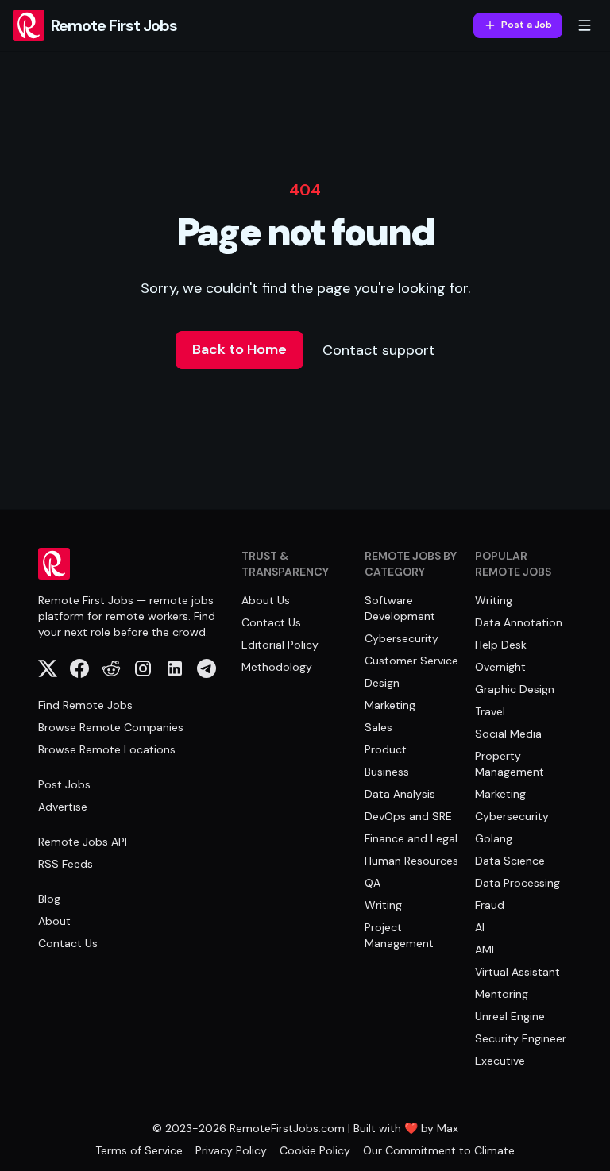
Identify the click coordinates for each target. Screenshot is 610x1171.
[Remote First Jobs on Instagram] (142, 668)
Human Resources (411, 860)
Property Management (509, 764)
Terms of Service (139, 1150)
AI (480, 927)
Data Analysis (400, 794)
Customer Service (411, 660)
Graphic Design (514, 689)
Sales (378, 727)
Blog (49, 899)
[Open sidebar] (584, 25)
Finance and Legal (411, 838)
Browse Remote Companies (110, 727)
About (54, 921)
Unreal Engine (510, 1016)
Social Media (508, 733)
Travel (490, 711)
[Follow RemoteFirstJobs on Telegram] (206, 668)
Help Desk (501, 645)
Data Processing (517, 883)
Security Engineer (520, 1038)
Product (386, 749)
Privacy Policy (231, 1150)
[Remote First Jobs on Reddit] (111, 668)
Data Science (510, 860)
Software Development (400, 608)
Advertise (62, 806)
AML (486, 949)
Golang (493, 838)
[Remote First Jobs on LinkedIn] (174, 668)
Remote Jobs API (82, 841)
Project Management (399, 935)
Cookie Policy (315, 1150)
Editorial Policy (280, 645)
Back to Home (239, 349)
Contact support (378, 350)
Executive (500, 1061)
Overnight (500, 667)
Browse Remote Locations (107, 749)
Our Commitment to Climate (439, 1150)
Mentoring (501, 994)
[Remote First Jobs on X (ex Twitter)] (47, 668)
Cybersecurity (401, 638)
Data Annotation (518, 622)
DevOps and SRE (408, 816)
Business (387, 772)
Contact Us (68, 943)
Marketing (390, 705)
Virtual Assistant (517, 972)
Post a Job (526, 24)
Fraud (489, 905)
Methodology (276, 667)
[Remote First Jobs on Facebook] (79, 668)
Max (447, 1128)
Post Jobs (64, 784)
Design (382, 683)
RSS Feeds (65, 864)
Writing (383, 905)
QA (372, 883)
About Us (265, 600)
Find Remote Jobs (85, 705)
